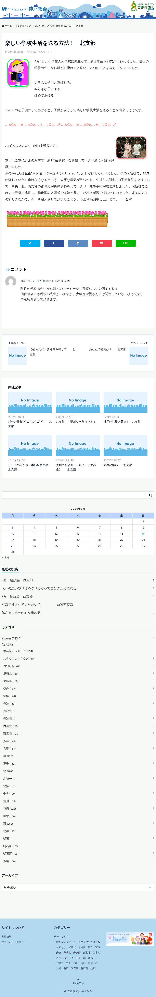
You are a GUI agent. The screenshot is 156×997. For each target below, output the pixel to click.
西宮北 (10, 726)
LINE (125, 243)
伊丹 (9, 688)
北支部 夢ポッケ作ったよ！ (76, 421)
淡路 (9, 861)
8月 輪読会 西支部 (17, 580)
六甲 (9, 748)
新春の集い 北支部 (118, 465)
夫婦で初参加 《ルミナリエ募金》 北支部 (76, 467)
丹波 (9, 703)
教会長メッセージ (18, 651)
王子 (9, 763)
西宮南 (10, 733)
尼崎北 (10, 673)
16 (143, 533)
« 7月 (6, 557)
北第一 (9, 778)
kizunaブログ (11, 638)
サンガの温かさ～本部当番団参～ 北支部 (30, 467)
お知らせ (11, 666)
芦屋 (9, 741)
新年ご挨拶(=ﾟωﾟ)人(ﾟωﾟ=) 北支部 (30, 424)
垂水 (9, 816)
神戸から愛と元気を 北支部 (122, 421)
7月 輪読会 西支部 (17, 596)
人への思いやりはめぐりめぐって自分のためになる (39, 588)
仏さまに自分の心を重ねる (21, 612)
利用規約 (6, 936)
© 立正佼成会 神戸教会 (78, 991)
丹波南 (9, 718)
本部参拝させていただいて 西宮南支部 (37, 604)
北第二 (9, 786)
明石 (8, 838)
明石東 (10, 846)
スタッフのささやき (19, 658)
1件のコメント (44, 52)
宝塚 (9, 696)
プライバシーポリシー (14, 942)
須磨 (9, 808)
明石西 (10, 853)
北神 (9, 831)
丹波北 (9, 711)
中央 (9, 793)
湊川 (9, 801)
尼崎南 (10, 681)
